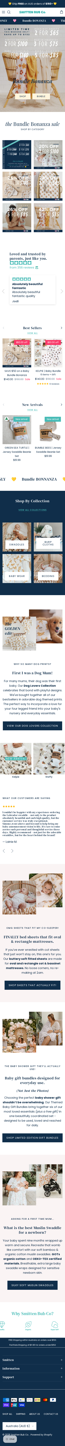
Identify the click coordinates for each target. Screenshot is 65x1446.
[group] (16, 761)
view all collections (32, 510)
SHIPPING (20, 1414)
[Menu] (3, 12)
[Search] (10, 12)
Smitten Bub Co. (20, 1434)
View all (32, 333)
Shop (23, 96)
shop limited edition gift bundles (32, 1138)
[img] (34, 263)
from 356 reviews (22, 267)
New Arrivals (32, 405)
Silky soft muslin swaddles (32, 1285)
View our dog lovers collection (32, 726)
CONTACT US (51, 1414)
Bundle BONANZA (26, 21)
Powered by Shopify (41, 1434)
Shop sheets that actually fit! (32, 985)
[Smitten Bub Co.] (32, 12)
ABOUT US (34, 1414)
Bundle (41, 96)
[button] (4, 291)
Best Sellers (32, 328)
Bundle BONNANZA (31, 479)
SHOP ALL (7, 1414)
